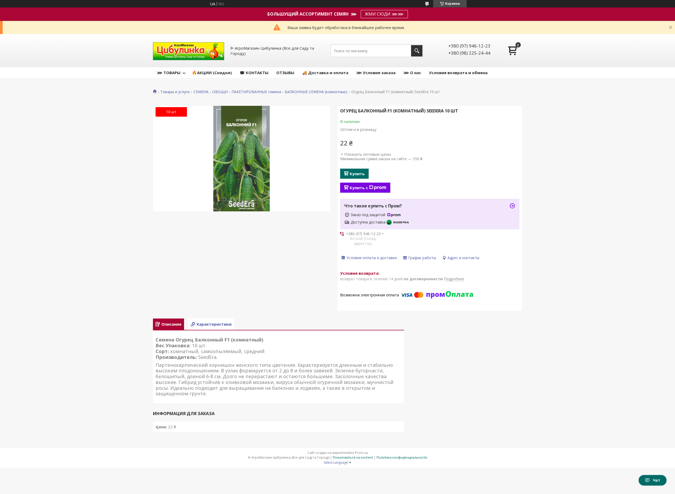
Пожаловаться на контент (353, 457)
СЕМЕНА (201, 91)
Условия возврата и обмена (458, 72)
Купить (357, 173)
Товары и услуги (175, 91)
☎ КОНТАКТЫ (254, 72)
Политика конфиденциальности (402, 457)
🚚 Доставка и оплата (325, 72)
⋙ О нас (412, 72)
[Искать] (416, 50)
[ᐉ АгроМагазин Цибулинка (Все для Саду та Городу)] (188, 50)
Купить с (359, 187)
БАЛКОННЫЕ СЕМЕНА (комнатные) (316, 91)
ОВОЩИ (220, 91)
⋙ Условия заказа (376, 72)
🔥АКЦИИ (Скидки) (212, 72)
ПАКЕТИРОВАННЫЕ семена (256, 91)
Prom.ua (361, 452)
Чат (656, 480)
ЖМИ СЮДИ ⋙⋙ (384, 14)
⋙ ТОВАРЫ (168, 72)
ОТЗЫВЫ (285, 72)
